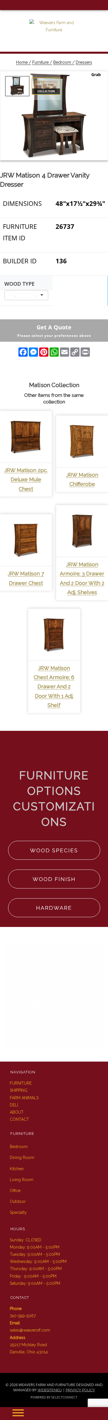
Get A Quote (54, 330)
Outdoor (18, 1201)
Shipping (18, 1090)
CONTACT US (54, 1030)
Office (15, 1190)
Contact (19, 1119)
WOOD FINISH (54, 879)
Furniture (21, 1083)
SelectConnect (64, 1397)
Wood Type (19, 283)
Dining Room (22, 1157)
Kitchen (17, 1168)
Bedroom (19, 1146)
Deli (14, 1105)
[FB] (5, 4)
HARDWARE (54, 908)
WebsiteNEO (49, 1390)
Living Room (21, 1179)
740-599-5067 (23, 1315)
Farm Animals (24, 1098)
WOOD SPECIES (54, 850)
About (17, 1112)
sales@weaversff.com (30, 1330)
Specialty (18, 1212)
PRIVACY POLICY (80, 1390)
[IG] (14, 4)
